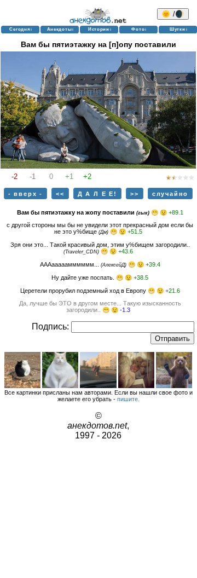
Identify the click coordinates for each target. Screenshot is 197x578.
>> (134, 193)
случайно (170, 193)
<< (60, 193)
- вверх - (25, 193)
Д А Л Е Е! (97, 193)
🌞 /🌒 (172, 14)
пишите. (128, 399)
